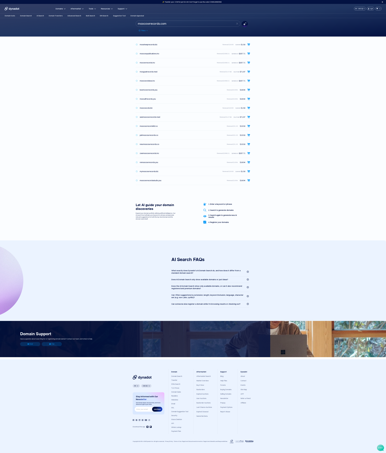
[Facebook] (133, 420)
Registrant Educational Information (192, 441)
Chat (52, 344)
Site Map (244, 389)
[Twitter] (142, 420)
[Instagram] (136, 420)
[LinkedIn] (139, 420)
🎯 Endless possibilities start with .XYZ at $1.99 (191, 2)
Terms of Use (177, 441)
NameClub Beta (202, 416)
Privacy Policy (169, 441)
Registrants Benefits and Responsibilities (215, 441)
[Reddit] (149, 420)
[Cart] (378, 8)
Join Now (157, 409)
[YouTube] (146, 420)
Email (31, 344)
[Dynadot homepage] (12, 8)
